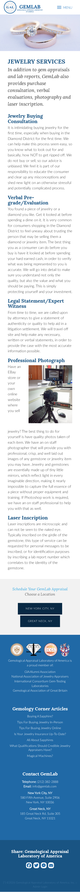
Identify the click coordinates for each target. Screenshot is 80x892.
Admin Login (40, 886)
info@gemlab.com (44, 786)
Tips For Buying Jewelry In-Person (40, 722)
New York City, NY (40, 608)
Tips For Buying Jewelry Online (40, 728)
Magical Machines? (40, 756)
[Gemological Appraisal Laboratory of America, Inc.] (23, 7)
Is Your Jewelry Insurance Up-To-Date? (40, 734)
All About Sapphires (40, 740)
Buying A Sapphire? (40, 716)
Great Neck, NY (40, 621)
